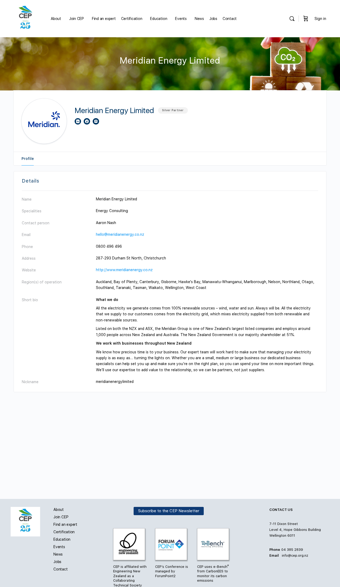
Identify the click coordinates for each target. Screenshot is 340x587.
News (58, 554)
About (58, 509)
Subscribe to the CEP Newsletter (168, 511)
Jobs (57, 562)
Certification (64, 532)
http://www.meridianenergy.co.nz (124, 270)
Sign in (320, 18)
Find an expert (65, 524)
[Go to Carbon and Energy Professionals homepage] (25, 18)
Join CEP (60, 517)
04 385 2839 (292, 550)
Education (61, 539)
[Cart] (305, 18)
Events (59, 547)
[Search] (292, 18)
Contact (60, 569)
